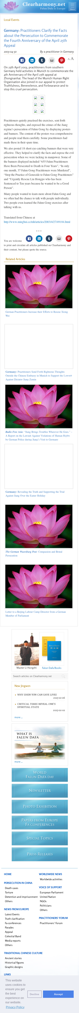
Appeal (9, 931)
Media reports (13, 940)
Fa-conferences (13, 923)
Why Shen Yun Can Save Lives (37, 694)
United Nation (48, 896)
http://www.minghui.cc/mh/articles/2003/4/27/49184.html (37, 222)
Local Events (11, 20)
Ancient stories (13, 958)
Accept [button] (58, 994)
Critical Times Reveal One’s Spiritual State (36, 705)
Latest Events (12, 914)
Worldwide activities (51, 879)
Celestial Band (13, 936)
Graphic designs (14, 966)
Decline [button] (34, 994)
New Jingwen (22, 686)
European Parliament (51, 892)
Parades (9, 927)
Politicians (45, 905)
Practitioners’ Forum (51, 923)
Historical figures (14, 962)
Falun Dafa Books (51, 667)
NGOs (43, 901)
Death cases (11, 888)
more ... (19, 717)
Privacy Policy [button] (15, 1007)
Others (8, 901)
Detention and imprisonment (21, 896)
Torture (9, 892)
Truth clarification (15, 918)
